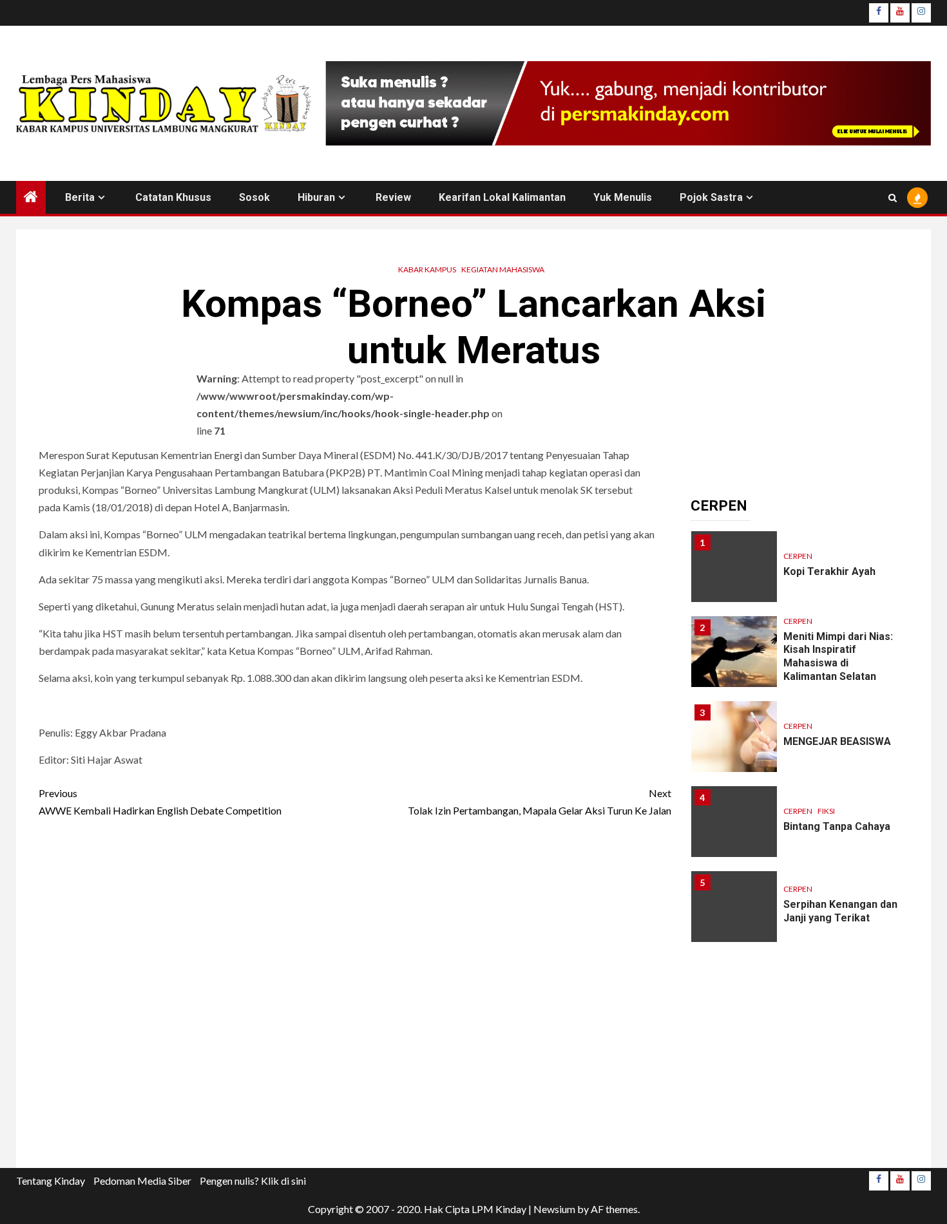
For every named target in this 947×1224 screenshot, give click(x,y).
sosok (254, 197)
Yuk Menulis (622, 197)
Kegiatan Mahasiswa (502, 269)
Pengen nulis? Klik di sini (253, 1180)
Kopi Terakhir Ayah (829, 571)
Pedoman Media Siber (142, 1180)
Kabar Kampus (427, 269)
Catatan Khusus (173, 197)
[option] (800, 573)
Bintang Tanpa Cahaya (836, 826)
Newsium (554, 1209)
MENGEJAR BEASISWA (837, 741)
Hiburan (316, 197)
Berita (80, 197)
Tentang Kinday (50, 1180)
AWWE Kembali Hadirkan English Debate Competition (160, 801)
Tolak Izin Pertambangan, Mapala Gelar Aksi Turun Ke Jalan (539, 801)
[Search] (893, 197)
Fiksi (826, 811)
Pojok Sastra (711, 197)
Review (393, 197)
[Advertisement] (355, 997)
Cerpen (797, 556)
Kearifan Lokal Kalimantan (502, 197)
